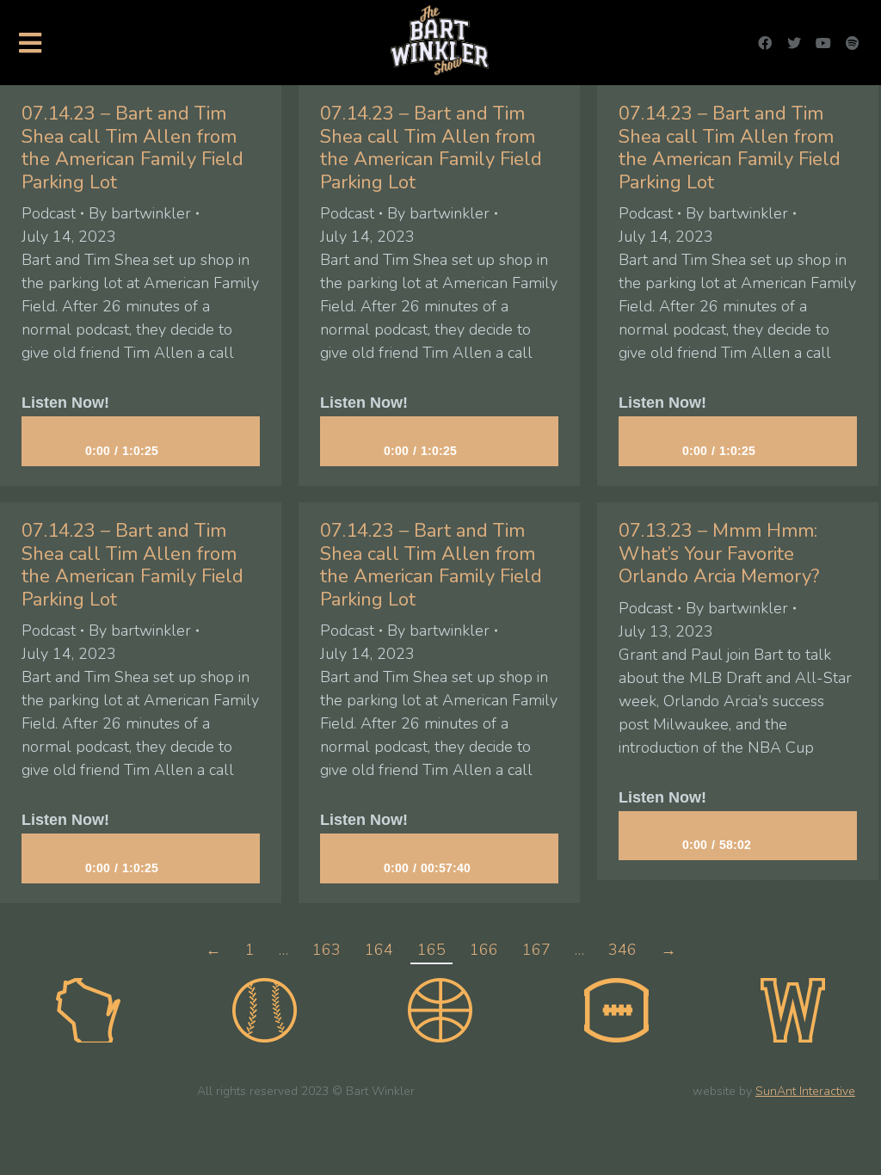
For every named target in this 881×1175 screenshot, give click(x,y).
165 (431, 949)
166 (484, 949)
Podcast (49, 213)
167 (536, 949)
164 (379, 949)
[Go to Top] (855, 1149)
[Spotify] (852, 43)
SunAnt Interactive (805, 1091)
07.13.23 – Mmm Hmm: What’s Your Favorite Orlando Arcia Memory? (719, 553)
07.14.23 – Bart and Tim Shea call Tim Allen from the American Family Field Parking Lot (132, 147)
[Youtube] (823, 43)
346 (622, 949)
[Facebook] (765, 43)
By (140, 213)
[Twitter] (794, 43)
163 (326, 949)
